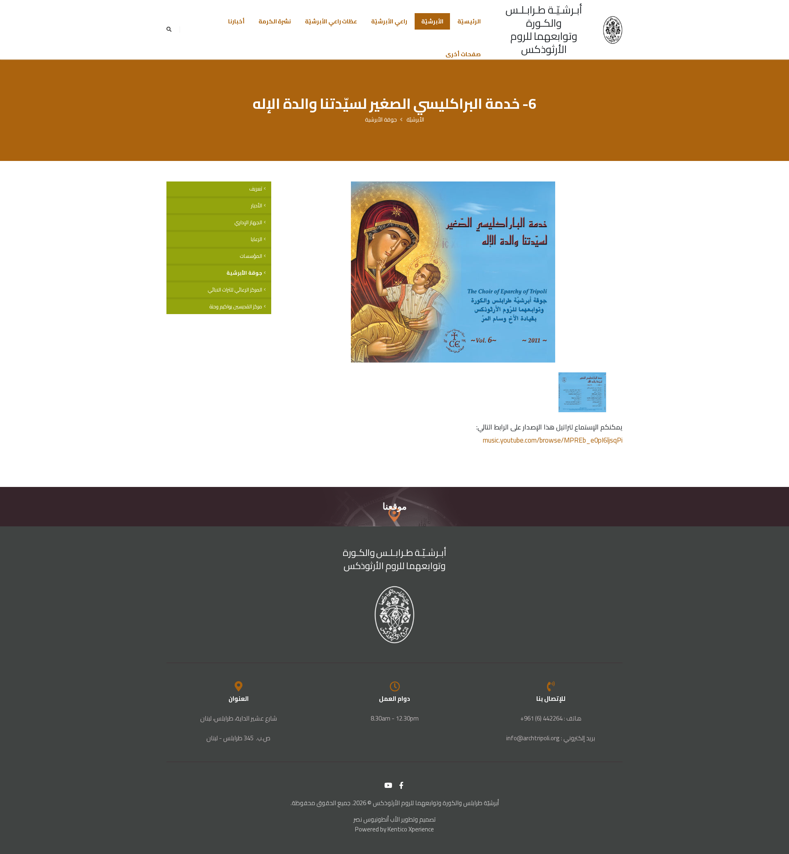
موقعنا (395, 506)
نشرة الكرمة (274, 21)
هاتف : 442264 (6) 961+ (550, 718)
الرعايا (256, 239)
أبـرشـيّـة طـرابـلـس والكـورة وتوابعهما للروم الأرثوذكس (543, 29)
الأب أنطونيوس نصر (376, 819)
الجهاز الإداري (248, 222)
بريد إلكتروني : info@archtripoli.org (550, 738)
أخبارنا (236, 21)
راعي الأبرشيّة (389, 21)
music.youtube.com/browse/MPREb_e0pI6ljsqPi (553, 440)
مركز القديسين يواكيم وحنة (236, 306)
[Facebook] (401, 785)
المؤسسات (251, 256)
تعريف (255, 188)
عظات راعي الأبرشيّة (331, 21)
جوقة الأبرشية (381, 119)
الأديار (256, 205)
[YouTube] (388, 785)
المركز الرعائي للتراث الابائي (235, 289)
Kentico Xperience (411, 829)
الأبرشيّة (432, 21)
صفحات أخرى (463, 54)
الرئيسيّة (469, 21)
